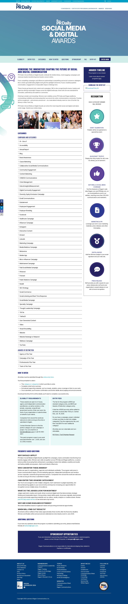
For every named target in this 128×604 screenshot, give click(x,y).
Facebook (103, 571)
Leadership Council (56, 1)
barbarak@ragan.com (31, 526)
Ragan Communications (64, 587)
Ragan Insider (42, 573)
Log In (109, 1)
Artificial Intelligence (63, 577)
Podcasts (59, 585)
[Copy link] (1, 214)
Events (83, 565)
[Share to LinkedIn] (1, 207)
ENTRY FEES (31, 59)
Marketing (60, 573)
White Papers (85, 583)
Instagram (103, 569)
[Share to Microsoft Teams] (1, 211)
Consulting (84, 577)
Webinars (108, 8)
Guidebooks (84, 569)
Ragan (18, 1)
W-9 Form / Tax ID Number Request (63, 435)
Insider (48, 1)
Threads (102, 567)
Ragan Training (25, 1)
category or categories (31, 384)
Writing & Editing (62, 575)
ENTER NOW (105, 59)
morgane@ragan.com (75, 539)
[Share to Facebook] (1, 201)
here (99, 78)
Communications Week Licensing (88, 574)
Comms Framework (78, 1)
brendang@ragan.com (27, 432)
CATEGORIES (42, 59)
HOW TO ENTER (53, 59)
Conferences (65, 8)
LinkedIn (102, 565)
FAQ (85, 59)
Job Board (84, 579)
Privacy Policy (21, 573)
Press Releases (21, 567)
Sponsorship (84, 581)
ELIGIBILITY (20, 59)
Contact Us (20, 569)
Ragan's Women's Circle (45, 577)
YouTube (102, 573)
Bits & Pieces (42, 575)
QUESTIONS (65, 59)
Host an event (85, 571)
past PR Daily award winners (26, 499)
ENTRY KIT (93, 59)
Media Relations (62, 569)
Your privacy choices (103, 576)
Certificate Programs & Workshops (84, 8)
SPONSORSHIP (76, 59)
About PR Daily (21, 565)
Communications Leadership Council (46, 566)
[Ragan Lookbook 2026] (26, 585)
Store (18, 579)
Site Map (19, 577)
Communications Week (64, 583)
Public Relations (62, 565)
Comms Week (67, 1)
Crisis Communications (64, 571)
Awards (101, 8)
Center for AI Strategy (38, 1)
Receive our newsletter (24, 575)
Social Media (61, 567)
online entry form (48, 377)
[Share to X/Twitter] (1, 204)
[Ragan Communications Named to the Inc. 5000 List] (103, 586)
